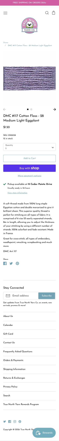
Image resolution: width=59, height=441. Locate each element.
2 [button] (31, 109)
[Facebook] (8, 421)
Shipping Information (14, 369)
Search (6, 395)
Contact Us (9, 342)
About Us (8, 316)
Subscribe (47, 296)
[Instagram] (13, 421)
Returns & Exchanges (14, 378)
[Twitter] (3, 421)
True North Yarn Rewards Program (21, 404)
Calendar (8, 325)
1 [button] (28, 109)
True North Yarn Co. (29, 430)
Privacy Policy (10, 387)
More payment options (29, 176)
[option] (29, 78)
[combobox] (29, 147)
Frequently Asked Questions (17, 351)
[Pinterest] (18, 421)
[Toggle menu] (5, 13)
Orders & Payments (13, 360)
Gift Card (8, 334)
